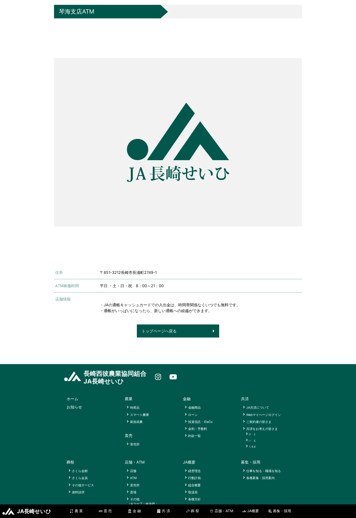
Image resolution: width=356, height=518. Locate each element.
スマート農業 (139, 415)
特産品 (134, 407)
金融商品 (194, 407)
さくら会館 (80, 471)
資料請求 (78, 492)
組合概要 (194, 485)
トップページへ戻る (159, 331)
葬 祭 (195, 511)
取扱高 (193, 492)
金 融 (137, 511)
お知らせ (74, 407)
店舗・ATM (224, 511)
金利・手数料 (197, 429)
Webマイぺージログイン (263, 415)
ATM (133, 478)
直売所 (134, 444)
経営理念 (194, 471)
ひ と (252, 434)
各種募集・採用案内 (260, 478)
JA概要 (253, 511)
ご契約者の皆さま (258, 422)
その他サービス (83, 485)
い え (252, 440)
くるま (252, 446)
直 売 (108, 511)
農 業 (79, 511)
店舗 (133, 471)
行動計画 (194, 478)
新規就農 (136, 422)
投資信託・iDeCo (200, 422)
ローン (193, 415)
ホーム (72, 398)
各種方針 (194, 499)
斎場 (133, 492)
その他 (143, 503)
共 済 (166, 511)
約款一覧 (194, 436)
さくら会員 (80, 478)
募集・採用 (282, 511)
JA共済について (257, 407)
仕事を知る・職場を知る (263, 471)
